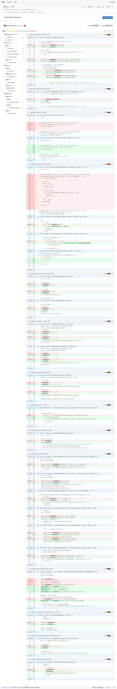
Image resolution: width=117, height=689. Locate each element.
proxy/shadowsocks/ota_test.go (40, 430)
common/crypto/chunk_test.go (39, 372)
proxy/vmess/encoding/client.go (40, 568)
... (4, 21)
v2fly (12, 7)
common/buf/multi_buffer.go (39, 164)
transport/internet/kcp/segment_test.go (43, 612)
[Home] (3, 2)
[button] (90, 6)
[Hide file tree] (4, 31)
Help (15, 2)
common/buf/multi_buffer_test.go (40, 273)
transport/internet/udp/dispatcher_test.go (44, 635)
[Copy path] (48, 34)
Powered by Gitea (7, 687)
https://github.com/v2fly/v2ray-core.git (17, 9)
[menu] (112, 31)
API (114, 687)
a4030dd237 (95, 25)
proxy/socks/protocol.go (38, 453)
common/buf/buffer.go (37, 112)
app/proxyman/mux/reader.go (39, 88)
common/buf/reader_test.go (38, 321)
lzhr (7, 7)
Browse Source (107, 17)
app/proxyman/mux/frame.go (38, 34)
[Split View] (108, 31)
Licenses (108, 687)
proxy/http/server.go (37, 405)
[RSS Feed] (84, 6)
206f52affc (109, 25)
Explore (9, 2)
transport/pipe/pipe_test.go (39, 659)
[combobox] (104, 31)
